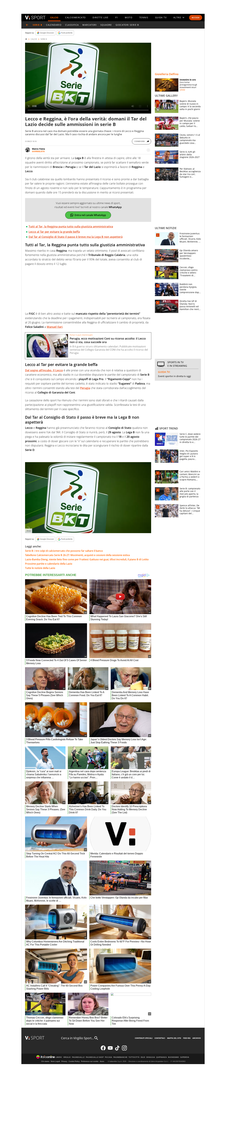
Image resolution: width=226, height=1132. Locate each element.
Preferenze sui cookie (89, 1061)
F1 (116, 17)
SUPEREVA (184, 1057)
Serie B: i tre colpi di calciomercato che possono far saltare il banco (64, 550)
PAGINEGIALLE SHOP (95, 1057)
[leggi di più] (148, 150)
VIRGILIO (67, 1057)
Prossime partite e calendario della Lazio (48, 563)
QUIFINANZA (161, 1057)
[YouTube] (110, 1049)
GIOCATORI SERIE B (127, 25)
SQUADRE (106, 25)
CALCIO (54, 17)
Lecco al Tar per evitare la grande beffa (54, 232)
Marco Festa (38, 148)
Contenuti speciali (144, 1038)
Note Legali (55, 1061)
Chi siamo (45, 1061)
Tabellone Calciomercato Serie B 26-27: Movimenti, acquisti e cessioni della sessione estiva (77, 555)
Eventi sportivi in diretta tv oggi (174, 376)
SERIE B (43, 39)
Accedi (196, 17)
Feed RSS (186, 1038)
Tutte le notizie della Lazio (40, 568)
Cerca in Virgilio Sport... (77, 1038)
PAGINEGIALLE (78, 1057)
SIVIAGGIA (150, 1057)
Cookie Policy (74, 1061)
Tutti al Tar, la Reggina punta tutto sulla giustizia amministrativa (71, 226)
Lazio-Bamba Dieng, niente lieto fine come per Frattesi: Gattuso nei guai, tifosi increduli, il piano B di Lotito (87, 559)
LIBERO (59, 1057)
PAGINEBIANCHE (120, 1057)
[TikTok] (117, 1049)
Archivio (196, 1038)
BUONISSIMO (173, 1057)
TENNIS (143, 17)
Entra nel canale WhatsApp (90, 215)
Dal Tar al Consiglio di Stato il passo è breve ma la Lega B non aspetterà (76, 237)
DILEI (143, 1057)
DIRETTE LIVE (100, 17)
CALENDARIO (53, 25)
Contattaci (160, 1038)
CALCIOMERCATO (75, 17)
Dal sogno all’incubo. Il (44, 370)
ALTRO (177, 17)
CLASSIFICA (72, 25)
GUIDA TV (161, 17)
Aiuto (102, 1061)
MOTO (128, 17)
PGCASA (108, 1057)
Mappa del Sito (174, 1038)
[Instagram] (124, 1049)
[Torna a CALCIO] (27, 25)
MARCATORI (89, 25)
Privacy (64, 1061)
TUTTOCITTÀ (134, 1057)
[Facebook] (103, 1049)
